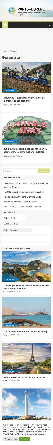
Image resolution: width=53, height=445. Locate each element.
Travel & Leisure (11, 279)
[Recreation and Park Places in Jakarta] (26, 404)
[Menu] (11, 25)
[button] (11, 25)
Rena (21, 105)
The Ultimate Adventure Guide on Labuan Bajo (23, 192)
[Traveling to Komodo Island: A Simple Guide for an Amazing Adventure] (26, 266)
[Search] (48, 24)
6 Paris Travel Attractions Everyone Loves (22, 197)
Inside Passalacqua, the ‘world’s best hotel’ (22, 206)
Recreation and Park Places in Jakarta (20, 202)
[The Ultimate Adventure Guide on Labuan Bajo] (26, 312)
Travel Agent (10, 90)
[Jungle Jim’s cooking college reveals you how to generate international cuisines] (26, 129)
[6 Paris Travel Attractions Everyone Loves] (26, 358)
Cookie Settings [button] (11, 439)
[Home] (4, 25)
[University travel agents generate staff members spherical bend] (26, 77)
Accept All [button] (25, 439)
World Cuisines (11, 141)
